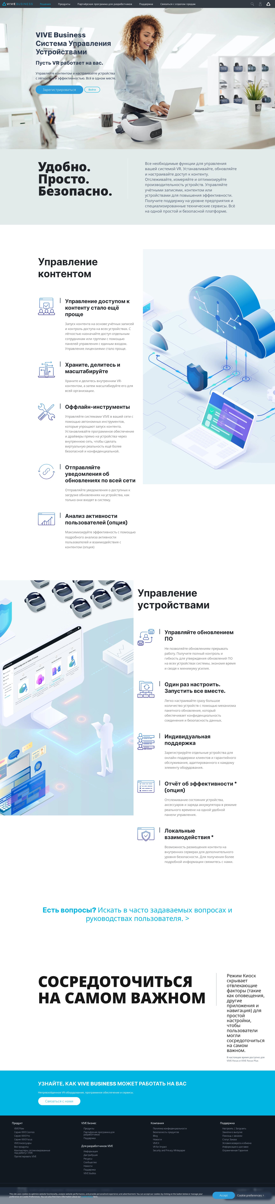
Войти (92, 90)
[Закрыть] (252, 4)
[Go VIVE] (268, 4)
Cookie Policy (87, 1196)
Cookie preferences (249, 1195)
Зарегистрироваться (59, 90)
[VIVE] (17, 4)
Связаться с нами (59, 1101)
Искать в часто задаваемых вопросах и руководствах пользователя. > (159, 914)
